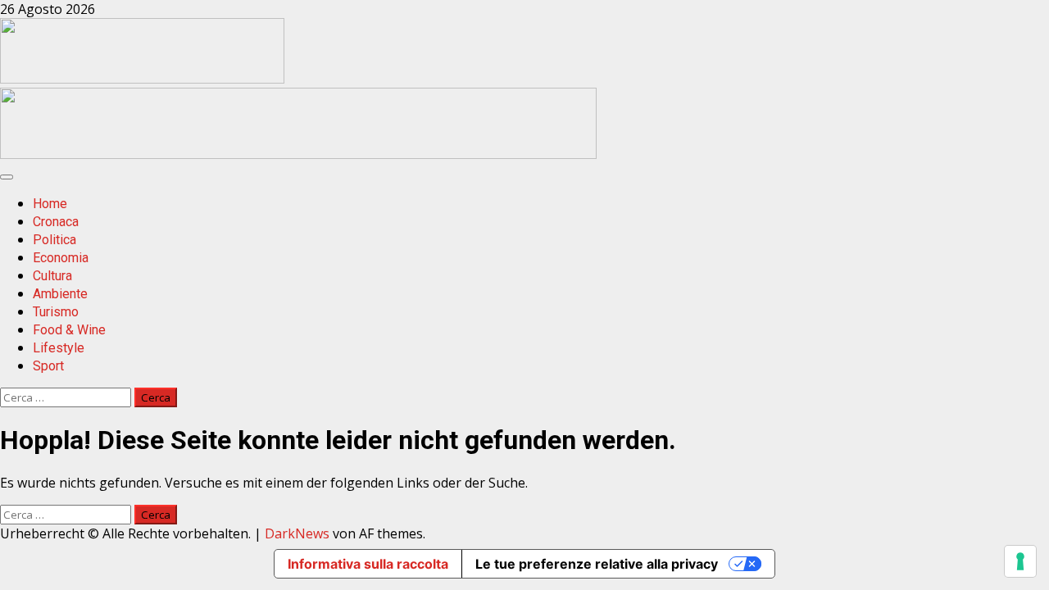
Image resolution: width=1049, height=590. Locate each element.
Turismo (56, 312)
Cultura (52, 276)
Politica (54, 239)
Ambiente (60, 294)
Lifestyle (58, 348)
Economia (61, 258)
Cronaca (56, 221)
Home (50, 203)
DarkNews (297, 533)
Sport (48, 366)
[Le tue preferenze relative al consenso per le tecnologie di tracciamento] (1020, 561)
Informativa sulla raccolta (368, 564)
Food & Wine (69, 330)
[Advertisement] (298, 154)
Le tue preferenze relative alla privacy (596, 564)
